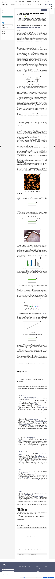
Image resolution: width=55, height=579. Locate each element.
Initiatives (34, 1)
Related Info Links (4, 25)
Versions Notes (37, 27)
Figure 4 (38, 245)
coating (25, 41)
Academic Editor (4, 20)
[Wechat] (24, 510)
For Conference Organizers (31, 572)
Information (23, 1)
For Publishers (29, 570)
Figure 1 (24, 71)
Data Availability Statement (6, 8)
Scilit (30, 387)
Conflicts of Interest (5, 9)
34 (40, 103)
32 (26, 99)
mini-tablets (22, 41)
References (4, 10)
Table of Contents (5, 37)
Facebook (46, 567)
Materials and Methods (5, 2)
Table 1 (18, 199)
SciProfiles (37, 570)
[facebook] (22, 510)
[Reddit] (25, 510)
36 (41, 103)
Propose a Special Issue (8, 16)
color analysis (31, 41)
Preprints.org (38, 568)
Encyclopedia (38, 571)
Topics (20, 1)
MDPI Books (37, 567)
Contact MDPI (21, 569)
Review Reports (32, 27)
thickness (27, 41)
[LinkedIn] (21, 510)
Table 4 (43, 313)
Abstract (4, 0)
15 (25, 87)
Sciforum (37, 566)
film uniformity (40, 41)
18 (23, 88)
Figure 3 (26, 227)
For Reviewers (29, 567)
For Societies (29, 571)
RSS (47, 560)
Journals (16, 1)
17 (45, 87)
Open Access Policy (21, 568)
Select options (4, 569)
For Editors (29, 568)
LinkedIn (46, 566)
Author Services (29, 1)
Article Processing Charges (22, 566)
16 (26, 87)
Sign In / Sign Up (47, 1)
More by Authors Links (5, 27)
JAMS (37, 572)
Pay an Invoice (21, 567)
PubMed (34, 397)
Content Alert (51, 560)
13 (24, 87)
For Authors (29, 566)
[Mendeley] (26, 510)
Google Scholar (24, 387)
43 (34, 249)
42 (23, 161)
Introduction (4, 1)
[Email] (18, 510)
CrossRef (27, 387)
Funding (4, 6)
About (38, 1)
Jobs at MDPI (21, 570)
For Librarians (29, 569)
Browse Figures (26, 27)
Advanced (50, 4)
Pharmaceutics (4, 560)
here (21, 528)
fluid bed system (35, 41)
